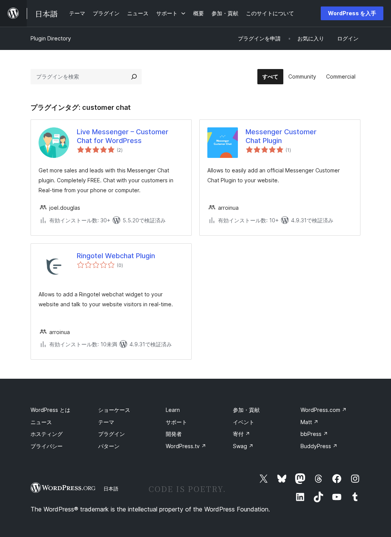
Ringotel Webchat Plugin (116, 256)
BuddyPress (319, 446)
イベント (243, 422)
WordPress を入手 (352, 13)
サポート (176, 422)
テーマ (106, 422)
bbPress (314, 434)
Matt (309, 422)
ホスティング (47, 434)
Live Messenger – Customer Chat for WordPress (122, 136)
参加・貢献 (246, 410)
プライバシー (47, 446)
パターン (109, 446)
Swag (243, 446)
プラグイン (111, 434)
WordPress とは (50, 410)
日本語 (110, 489)
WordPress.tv (186, 446)
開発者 (174, 434)
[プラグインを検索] (134, 76)
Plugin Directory (51, 38)
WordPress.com (324, 410)
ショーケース (114, 410)
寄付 (241, 434)
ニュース (41, 422)
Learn (173, 410)
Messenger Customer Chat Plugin (281, 136)
